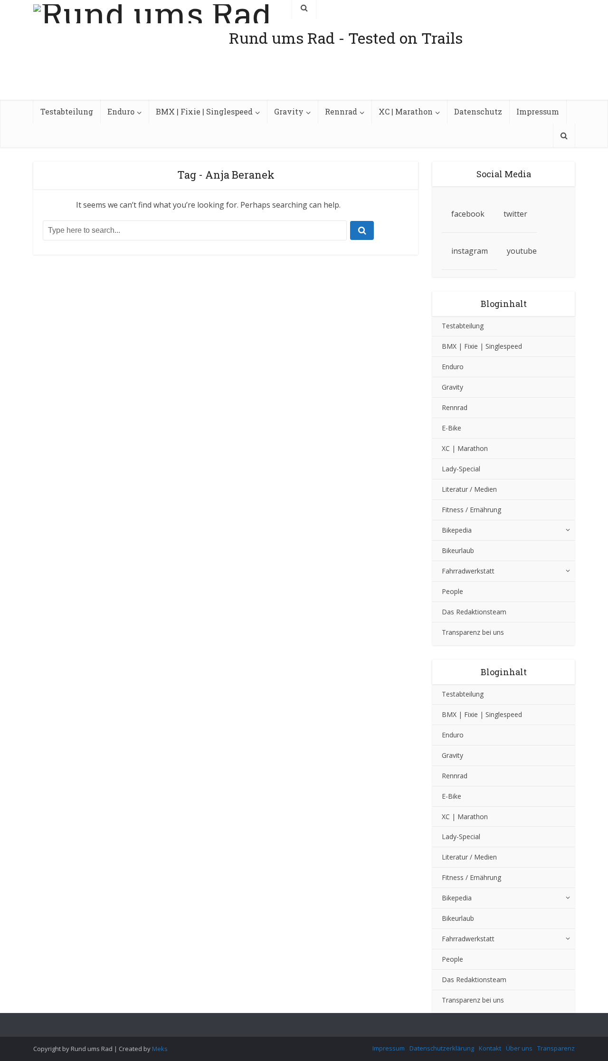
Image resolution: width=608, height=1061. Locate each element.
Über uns (519, 1048)
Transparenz (556, 1048)
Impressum (537, 111)
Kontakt (490, 1048)
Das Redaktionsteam (474, 611)
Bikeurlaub (458, 550)
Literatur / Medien (469, 489)
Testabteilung (66, 111)
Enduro (120, 111)
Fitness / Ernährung (471, 509)
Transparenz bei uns (473, 632)
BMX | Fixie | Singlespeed (204, 111)
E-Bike (451, 427)
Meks (160, 1048)
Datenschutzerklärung (441, 1048)
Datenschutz (478, 111)
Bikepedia (457, 530)
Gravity (289, 111)
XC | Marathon (406, 111)
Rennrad (341, 111)
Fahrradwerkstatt (468, 570)
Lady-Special (461, 468)
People (452, 591)
